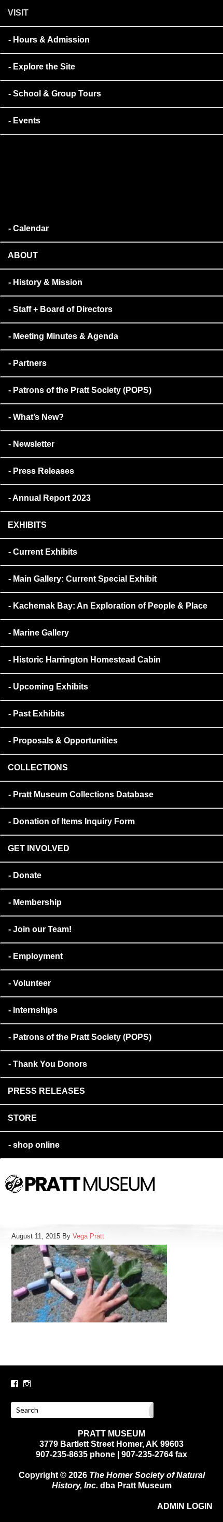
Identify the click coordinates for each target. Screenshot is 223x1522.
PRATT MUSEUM (127, 1198)
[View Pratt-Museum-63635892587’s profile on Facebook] (14, 1383)
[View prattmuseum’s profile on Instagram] (27, 1383)
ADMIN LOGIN (185, 1506)
